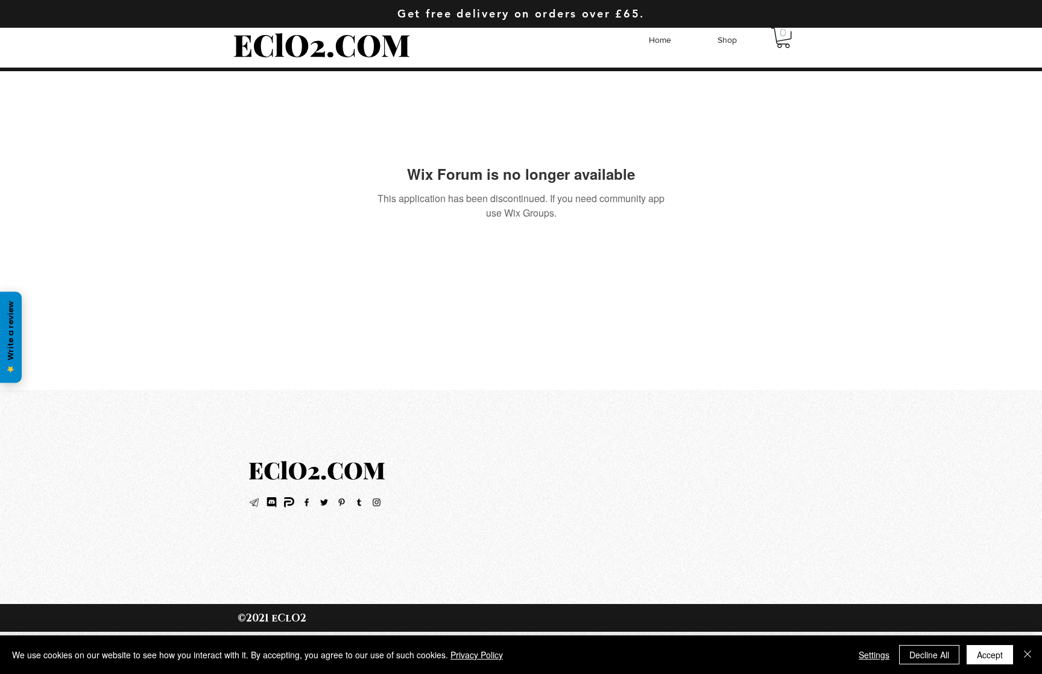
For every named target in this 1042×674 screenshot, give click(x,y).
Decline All (929, 655)
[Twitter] (324, 502)
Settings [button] (874, 655)
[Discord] (272, 502)
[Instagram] (376, 502)
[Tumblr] (359, 502)
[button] (783, 38)
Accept (990, 655)
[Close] (1027, 654)
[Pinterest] (341, 502)
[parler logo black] (289, 502)
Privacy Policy (476, 655)
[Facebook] (307, 502)
